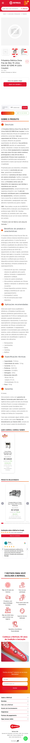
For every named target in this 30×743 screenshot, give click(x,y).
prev (2, 503)
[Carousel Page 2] (16, 56)
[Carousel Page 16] (25, 523)
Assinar (15, 688)
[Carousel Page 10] (16, 523)
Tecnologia (13, 740)
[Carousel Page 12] (19, 523)
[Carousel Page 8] (13, 523)
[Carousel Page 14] (22, 523)
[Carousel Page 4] (7, 523)
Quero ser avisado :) (15, 84)
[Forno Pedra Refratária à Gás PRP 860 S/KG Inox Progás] (7, 442)
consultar (24, 107)
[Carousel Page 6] (10, 523)
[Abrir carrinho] (26, 3)
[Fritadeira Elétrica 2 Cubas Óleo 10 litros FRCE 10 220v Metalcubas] (15, 493)
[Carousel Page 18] (28, 523)
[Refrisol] (15, 3)
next (27, 503)
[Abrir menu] (3, 3)
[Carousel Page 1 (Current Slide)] (14, 56)
